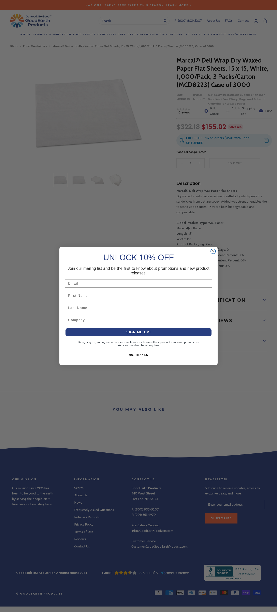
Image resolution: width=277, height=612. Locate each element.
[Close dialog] (213, 251)
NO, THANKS (138, 355)
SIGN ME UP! (138, 332)
